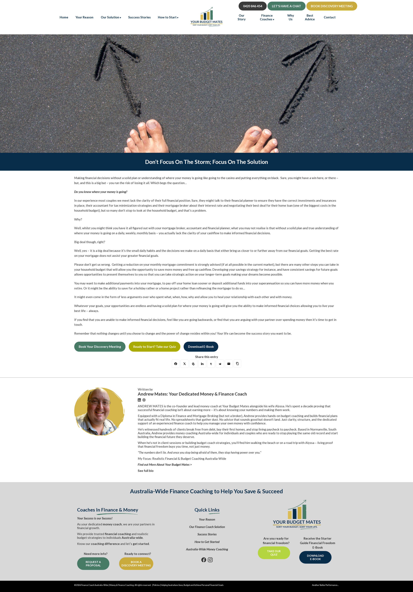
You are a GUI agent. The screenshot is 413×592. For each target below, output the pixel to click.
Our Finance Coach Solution (207, 527)
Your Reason (84, 17)
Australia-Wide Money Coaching (207, 549)
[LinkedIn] (139, 400)
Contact (330, 17)
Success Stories (139, 17)
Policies (156, 585)
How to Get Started (207, 542)
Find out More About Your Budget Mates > (165, 464)
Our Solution (110, 17)
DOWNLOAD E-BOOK (315, 557)
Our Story (242, 17)
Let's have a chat (286, 6)
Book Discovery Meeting (332, 6)
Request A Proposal (93, 563)
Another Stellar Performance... (325, 585)
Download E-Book (201, 346)
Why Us (290, 17)
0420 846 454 (252, 6)
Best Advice (310, 17)
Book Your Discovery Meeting (100, 346)
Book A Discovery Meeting (136, 563)
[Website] (144, 400)
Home (64, 17)
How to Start (167, 17)
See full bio (146, 470)
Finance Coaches (266, 17)
